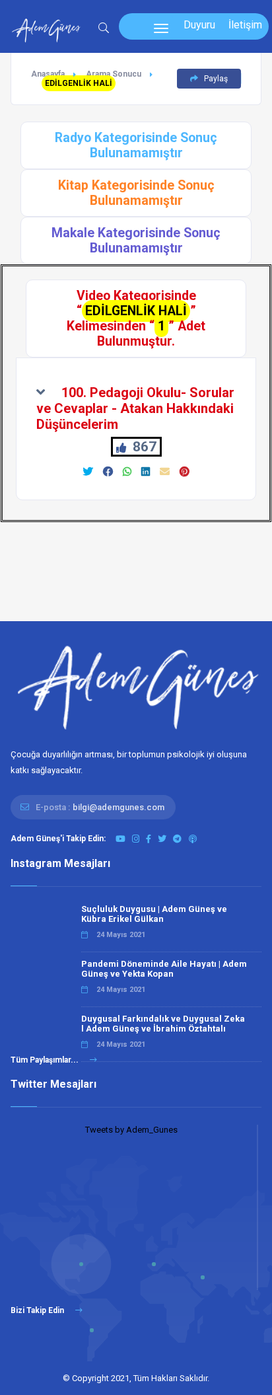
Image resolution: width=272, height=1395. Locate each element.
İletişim (245, 25)
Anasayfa (48, 74)
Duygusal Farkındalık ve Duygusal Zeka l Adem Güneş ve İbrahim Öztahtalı (163, 1024)
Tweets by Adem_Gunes (131, 1130)
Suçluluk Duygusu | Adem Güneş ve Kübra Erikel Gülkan (154, 914)
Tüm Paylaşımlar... (46, 1060)
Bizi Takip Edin (38, 1310)
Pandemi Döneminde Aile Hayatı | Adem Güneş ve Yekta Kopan (164, 969)
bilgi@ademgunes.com (118, 807)
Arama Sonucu (113, 74)
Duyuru (199, 25)
